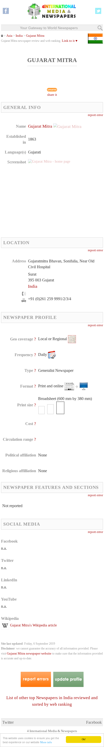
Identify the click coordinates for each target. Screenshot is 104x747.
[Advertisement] (39, 200)
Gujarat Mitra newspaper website (29, 653)
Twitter (8, 722)
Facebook (94, 722)
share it (52, 95)
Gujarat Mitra (35, 35)
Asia (9, 35)
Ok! (84, 739)
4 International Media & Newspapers (52, 731)
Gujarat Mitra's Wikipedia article (33, 625)
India (19, 35)
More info (46, 742)
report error (95, 115)
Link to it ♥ (69, 41)
